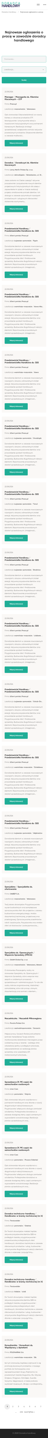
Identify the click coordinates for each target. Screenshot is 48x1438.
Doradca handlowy (9, 12)
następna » (29, 1412)
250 (21, 1412)
